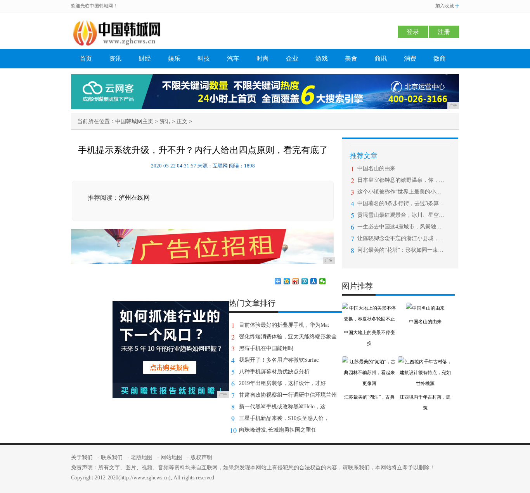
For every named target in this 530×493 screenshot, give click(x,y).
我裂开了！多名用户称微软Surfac (279, 360)
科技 (203, 58)
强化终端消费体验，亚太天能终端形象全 (288, 337)
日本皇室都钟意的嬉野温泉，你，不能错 (401, 180)
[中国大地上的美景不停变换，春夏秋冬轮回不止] (369, 308)
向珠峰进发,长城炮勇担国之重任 (278, 430)
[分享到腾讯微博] (304, 281)
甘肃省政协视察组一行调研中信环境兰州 (288, 395)
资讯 (115, 58)
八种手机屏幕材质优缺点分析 (274, 372)
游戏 (321, 58)
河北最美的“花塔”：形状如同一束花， (401, 250)
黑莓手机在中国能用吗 (266, 348)
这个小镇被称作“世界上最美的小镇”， (401, 192)
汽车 (233, 58)
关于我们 (82, 457)
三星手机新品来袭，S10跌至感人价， (284, 418)
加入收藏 (444, 6)
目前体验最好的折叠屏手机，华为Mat (284, 325)
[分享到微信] (322, 281)
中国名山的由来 (376, 168)
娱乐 (174, 58)
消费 (410, 58)
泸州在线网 (134, 197)
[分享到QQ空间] (287, 281)
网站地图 (171, 457)
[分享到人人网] (313, 281)
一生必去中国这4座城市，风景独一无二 (401, 227)
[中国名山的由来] (425, 308)
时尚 (262, 58)
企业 (292, 58)
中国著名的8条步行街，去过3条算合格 (401, 203)
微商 (439, 58)
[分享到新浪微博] (296, 281)
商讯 (380, 58)
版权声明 (201, 457)
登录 (413, 31)
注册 (444, 31)
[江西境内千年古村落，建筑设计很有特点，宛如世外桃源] (425, 361)
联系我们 (112, 457)
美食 (351, 58)
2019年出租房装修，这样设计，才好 (282, 383)
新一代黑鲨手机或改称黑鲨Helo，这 (282, 406)
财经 (145, 58)
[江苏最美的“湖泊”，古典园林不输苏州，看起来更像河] (369, 361)
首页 (86, 58)
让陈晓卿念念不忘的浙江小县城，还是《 (401, 238)
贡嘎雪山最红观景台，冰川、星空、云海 (401, 215)
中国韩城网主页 (134, 121)
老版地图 (141, 457)
